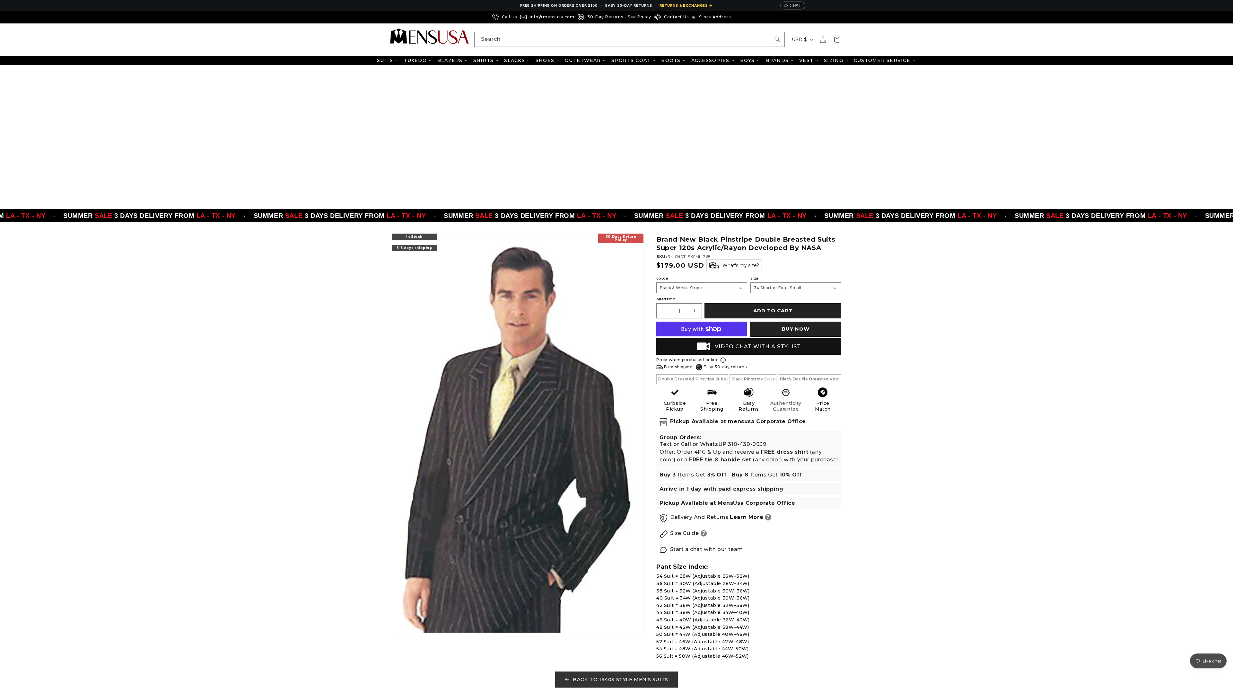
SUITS (385, 60)
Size (754, 278)
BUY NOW (795, 329)
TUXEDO (415, 60)
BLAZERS (450, 60)
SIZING (833, 60)
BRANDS (777, 60)
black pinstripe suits (753, 379)
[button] (837, 39)
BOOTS (670, 60)
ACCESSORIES (710, 60)
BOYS (747, 60)
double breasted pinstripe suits (692, 379)
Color (662, 278)
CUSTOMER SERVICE (882, 60)
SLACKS (514, 60)
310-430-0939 (747, 444)
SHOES (545, 60)
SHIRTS (483, 60)
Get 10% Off (35, 679)
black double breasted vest (809, 379)
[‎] (736, 17)
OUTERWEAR (583, 60)
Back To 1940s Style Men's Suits (620, 679)
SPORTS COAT (631, 60)
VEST (806, 60)
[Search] (777, 39)
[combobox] (629, 39)
